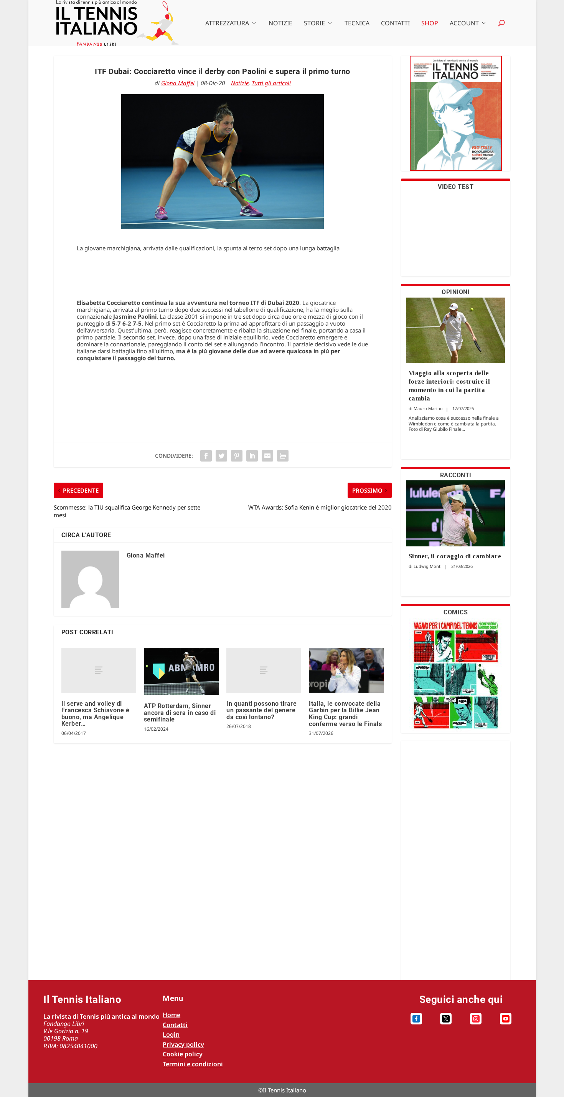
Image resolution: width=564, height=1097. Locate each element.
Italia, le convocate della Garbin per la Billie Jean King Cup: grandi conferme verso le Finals (345, 714)
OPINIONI (456, 292)
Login (171, 1034)
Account (464, 23)
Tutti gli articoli (271, 83)
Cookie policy (183, 1054)
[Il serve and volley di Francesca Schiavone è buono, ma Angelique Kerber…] (98, 670)
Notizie (280, 23)
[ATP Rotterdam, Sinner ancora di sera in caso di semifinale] (181, 671)
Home (171, 1015)
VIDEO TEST (455, 186)
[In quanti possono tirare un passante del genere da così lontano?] (263, 670)
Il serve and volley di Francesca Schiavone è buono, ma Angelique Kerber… (95, 714)
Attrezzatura (227, 23)
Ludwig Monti (428, 566)
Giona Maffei (178, 83)
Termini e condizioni (193, 1064)
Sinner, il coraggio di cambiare (455, 556)
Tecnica (357, 23)
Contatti (395, 23)
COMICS (456, 612)
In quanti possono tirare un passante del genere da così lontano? (261, 710)
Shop (429, 23)
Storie (314, 23)
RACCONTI (456, 475)
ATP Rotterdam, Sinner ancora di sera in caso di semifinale (180, 712)
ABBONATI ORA (455, 118)
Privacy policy (183, 1044)
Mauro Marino (428, 408)
